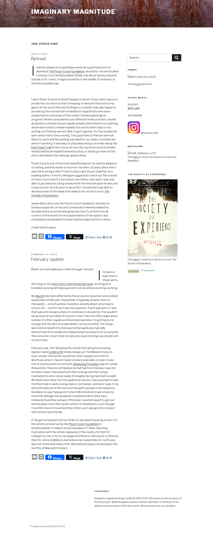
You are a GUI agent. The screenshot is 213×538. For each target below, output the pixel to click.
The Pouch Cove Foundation (67, 71)
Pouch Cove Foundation (84, 424)
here (136, 157)
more (138, 84)
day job (40, 296)
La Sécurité (56, 352)
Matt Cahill (133, 108)
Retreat (38, 58)
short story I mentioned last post (72, 284)
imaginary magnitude (73, 11)
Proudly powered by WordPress (47, 526)
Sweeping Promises (86, 364)
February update (47, 259)
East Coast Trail (41, 147)
